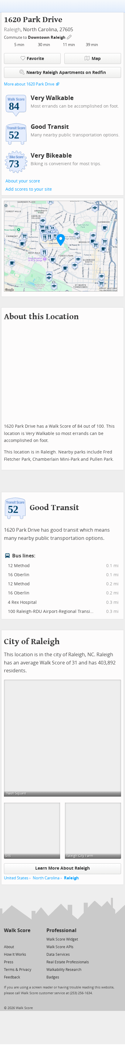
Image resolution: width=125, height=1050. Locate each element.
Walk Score (17, 930)
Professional (61, 930)
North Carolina (46, 878)
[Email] (26, 938)
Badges (52, 977)
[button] (60, 239)
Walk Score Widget (62, 939)
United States (16, 878)
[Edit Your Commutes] (69, 36)
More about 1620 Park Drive (29, 84)
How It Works (15, 954)
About (9, 947)
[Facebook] (16, 938)
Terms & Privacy (17, 970)
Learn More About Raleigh (62, 868)
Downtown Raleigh (47, 37)
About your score (22, 181)
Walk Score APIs (59, 947)
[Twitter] (7, 938)
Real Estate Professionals (67, 962)
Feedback (12, 977)
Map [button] (96, 58)
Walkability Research (63, 970)
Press (8, 962)
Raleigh (12, 29)
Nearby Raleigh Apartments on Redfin (66, 72)
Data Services (58, 954)
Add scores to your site (28, 189)
